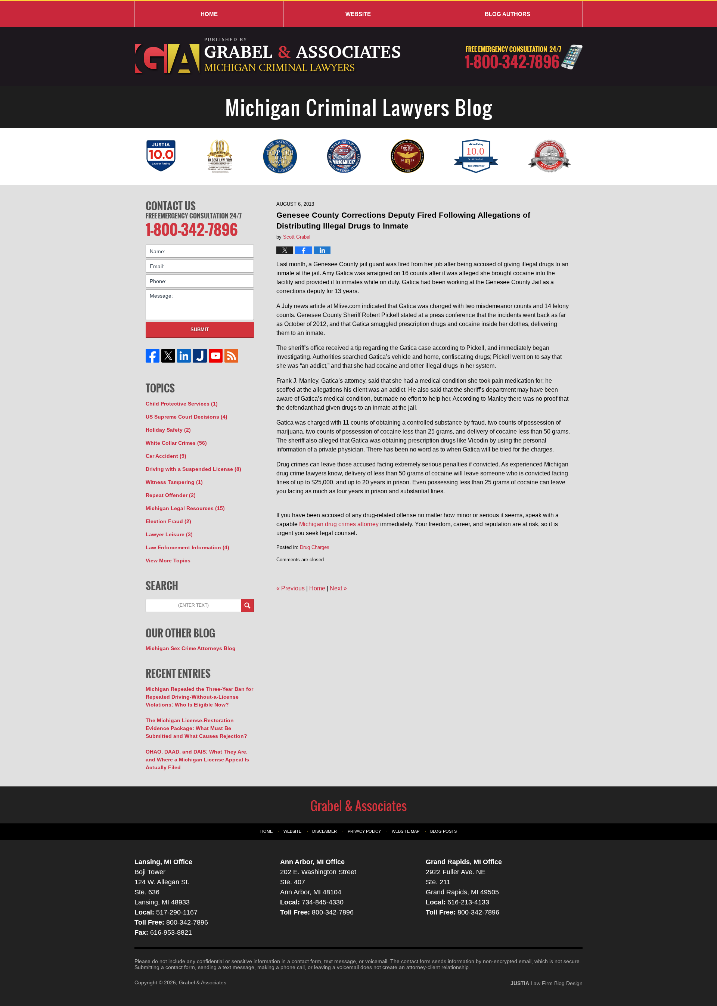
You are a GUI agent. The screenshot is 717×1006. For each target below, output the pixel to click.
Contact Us (171, 206)
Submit (199, 329)
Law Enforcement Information (187, 547)
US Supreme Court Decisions (186, 417)
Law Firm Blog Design (546, 983)
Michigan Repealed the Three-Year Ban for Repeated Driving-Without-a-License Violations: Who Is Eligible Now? (199, 697)
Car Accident (166, 456)
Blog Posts (443, 831)
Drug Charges (314, 547)
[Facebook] (153, 356)
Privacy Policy (364, 831)
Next (338, 588)
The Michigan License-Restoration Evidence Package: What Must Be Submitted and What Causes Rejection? (196, 728)
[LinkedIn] (184, 356)
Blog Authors (507, 14)
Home (209, 14)
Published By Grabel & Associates (524, 56)
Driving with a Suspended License (193, 469)
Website (358, 14)
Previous (290, 588)
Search (247, 605)
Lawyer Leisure (169, 534)
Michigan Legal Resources (185, 508)
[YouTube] (215, 356)
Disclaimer (324, 831)
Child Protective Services (182, 404)
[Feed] (231, 356)
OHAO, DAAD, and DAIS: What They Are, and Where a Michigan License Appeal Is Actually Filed (197, 759)
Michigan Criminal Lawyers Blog (268, 56)
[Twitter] (168, 356)
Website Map (405, 831)
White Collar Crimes (176, 443)
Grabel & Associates (202, 982)
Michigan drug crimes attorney (339, 524)
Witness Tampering (174, 482)
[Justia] (200, 356)
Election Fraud (168, 521)
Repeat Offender (171, 495)
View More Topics (168, 560)
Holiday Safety (168, 430)
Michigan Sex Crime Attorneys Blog (191, 648)
